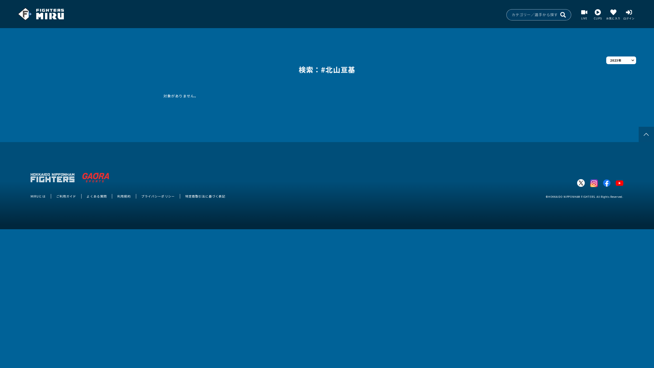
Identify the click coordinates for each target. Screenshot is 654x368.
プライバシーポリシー (158, 196)
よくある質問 (97, 196)
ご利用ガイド (66, 196)
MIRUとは (38, 196)
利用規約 (124, 196)
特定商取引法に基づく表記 (205, 196)
